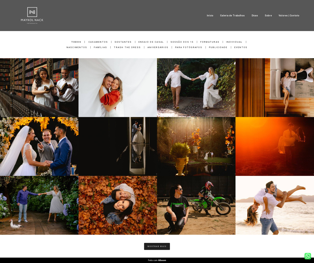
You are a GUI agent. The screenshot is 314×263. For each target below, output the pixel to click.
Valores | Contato (289, 15)
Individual (234, 42)
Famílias (100, 47)
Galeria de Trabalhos (232, 15)
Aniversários (158, 47)
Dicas (255, 15)
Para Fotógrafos (188, 47)
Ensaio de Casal (151, 42)
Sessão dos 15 (182, 42)
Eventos (241, 47)
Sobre (268, 15)
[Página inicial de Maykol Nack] (32, 15)
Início (210, 15)
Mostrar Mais (157, 246)
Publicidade (218, 47)
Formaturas (210, 42)
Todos (76, 42)
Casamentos (98, 42)
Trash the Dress (127, 47)
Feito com (157, 260)
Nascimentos (77, 47)
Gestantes (123, 42)
